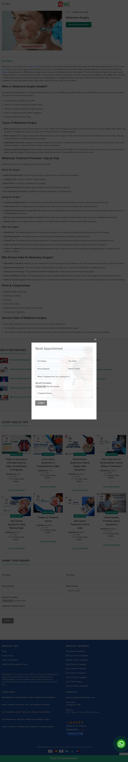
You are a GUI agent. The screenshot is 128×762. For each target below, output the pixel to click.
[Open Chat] (121, 743)
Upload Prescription (43, 383)
